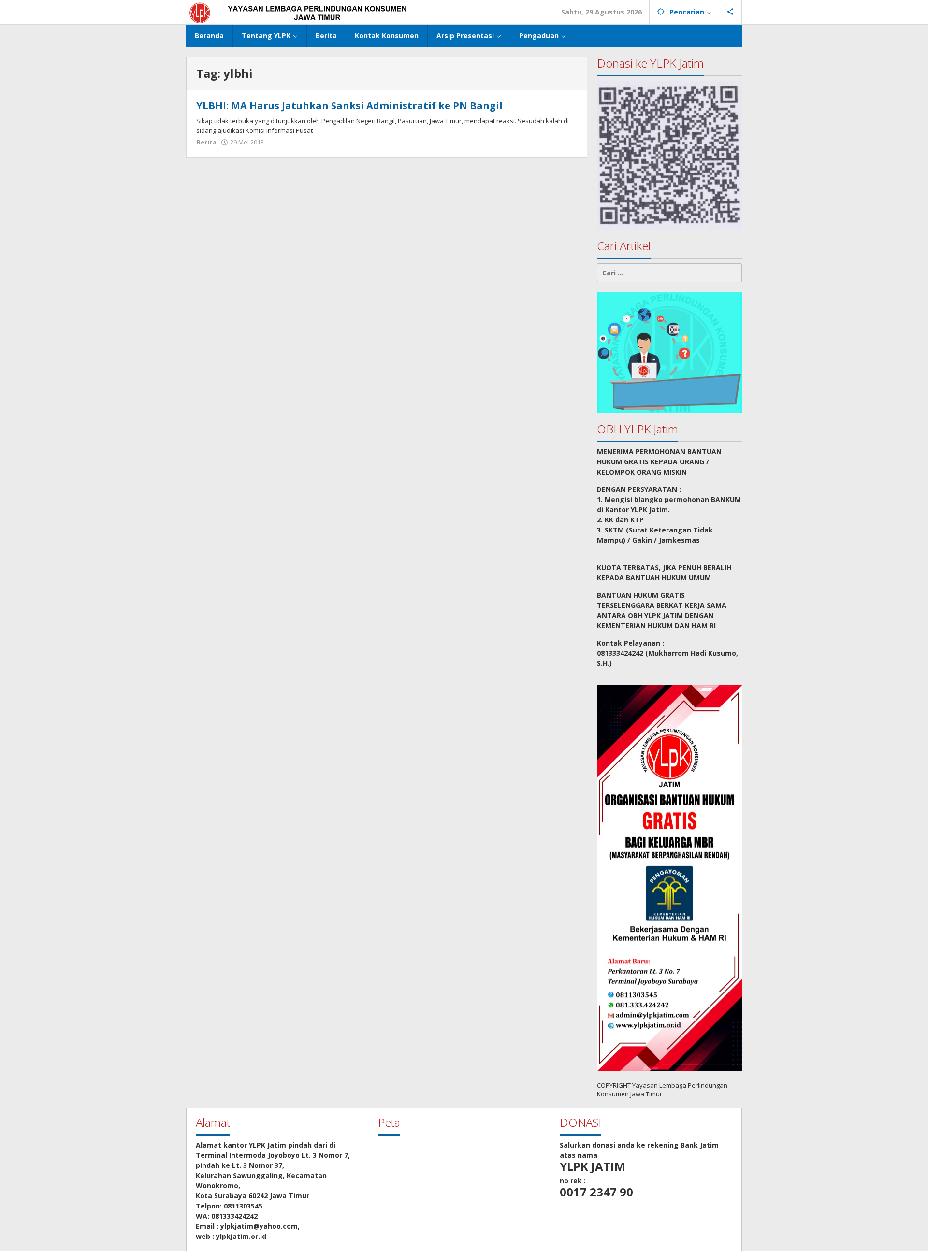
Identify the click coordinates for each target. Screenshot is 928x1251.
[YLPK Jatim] (310, 11)
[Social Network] (730, 12)
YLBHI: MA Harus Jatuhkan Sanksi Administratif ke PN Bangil (349, 105)
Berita (206, 142)
